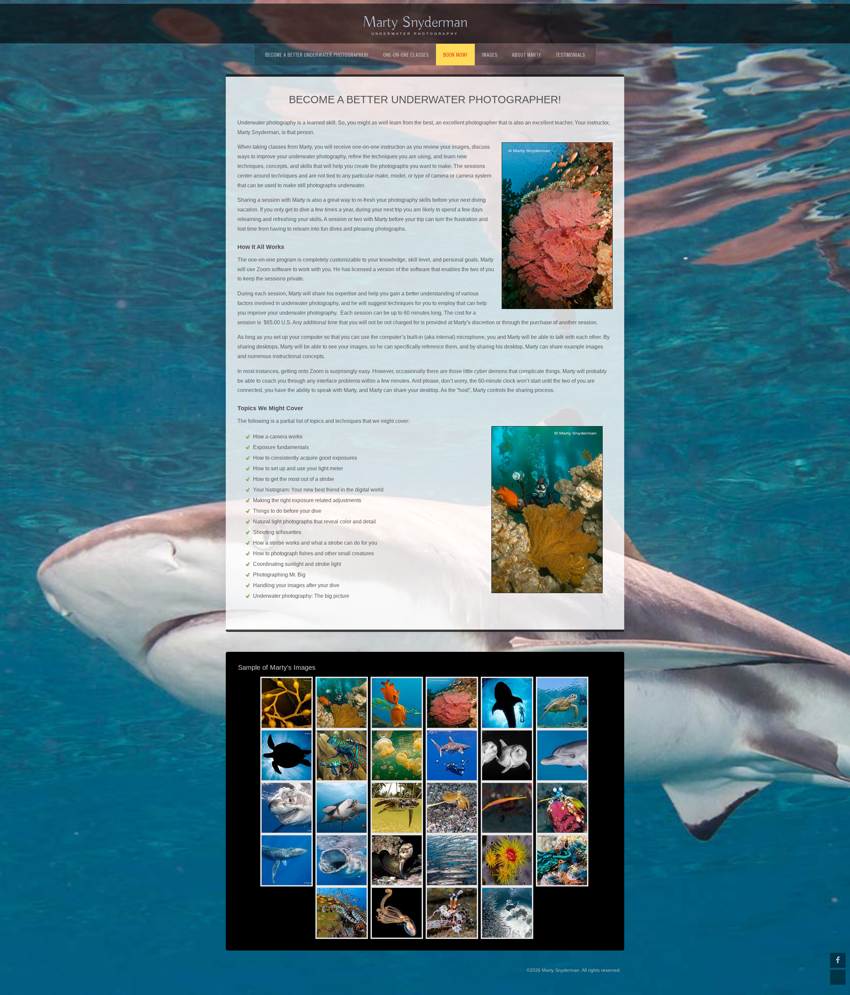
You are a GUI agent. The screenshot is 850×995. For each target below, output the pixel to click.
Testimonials (570, 54)
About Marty (526, 54)
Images (489, 54)
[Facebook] (837, 960)
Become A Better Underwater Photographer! (317, 54)
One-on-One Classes (406, 54)
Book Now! (455, 54)
